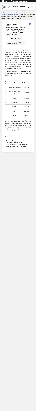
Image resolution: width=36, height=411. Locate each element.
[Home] (13, 7)
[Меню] (32, 7)
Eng (6, 1)
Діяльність (11, 12)
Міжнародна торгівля (21, 12)
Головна (5, 12)
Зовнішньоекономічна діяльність (10, 14)
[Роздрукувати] (30, 24)
